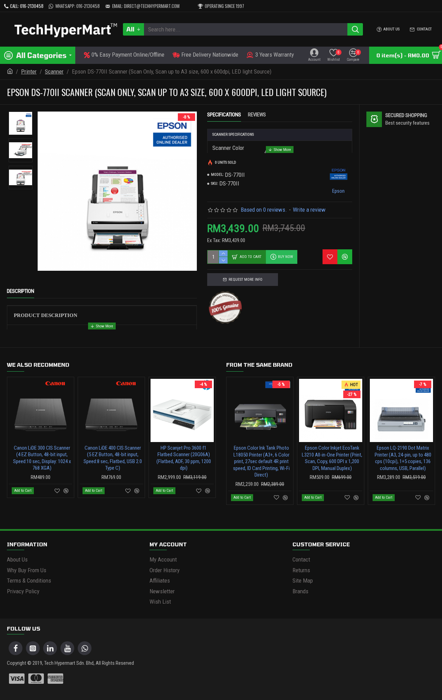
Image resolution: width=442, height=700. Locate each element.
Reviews (257, 115)
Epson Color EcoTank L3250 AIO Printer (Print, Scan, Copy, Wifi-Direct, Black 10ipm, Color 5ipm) (403, 458)
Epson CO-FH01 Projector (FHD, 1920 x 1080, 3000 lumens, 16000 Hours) (332, 454)
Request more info (245, 279)
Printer (29, 71)
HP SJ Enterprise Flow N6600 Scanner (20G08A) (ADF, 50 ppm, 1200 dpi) (184, 454)
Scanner (54, 71)
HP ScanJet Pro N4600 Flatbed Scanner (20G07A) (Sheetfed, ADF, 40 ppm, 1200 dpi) (113, 458)
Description (20, 291)
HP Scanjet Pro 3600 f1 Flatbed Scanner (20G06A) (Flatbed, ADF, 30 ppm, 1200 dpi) (42, 458)
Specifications (224, 115)
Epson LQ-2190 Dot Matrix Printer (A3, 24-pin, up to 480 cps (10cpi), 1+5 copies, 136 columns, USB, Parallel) (261, 458)
